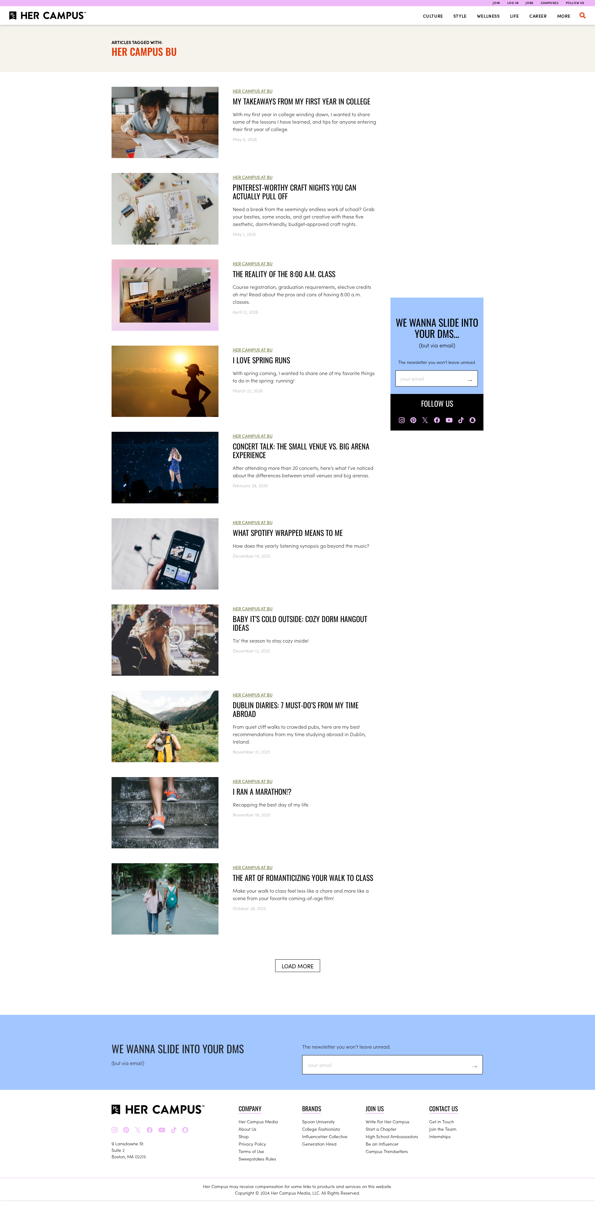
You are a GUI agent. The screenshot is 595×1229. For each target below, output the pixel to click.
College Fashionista (321, 1129)
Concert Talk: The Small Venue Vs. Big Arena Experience (301, 450)
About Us (247, 1129)
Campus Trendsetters (387, 1151)
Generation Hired (319, 1144)
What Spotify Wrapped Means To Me (288, 532)
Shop (244, 1136)
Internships (440, 1136)
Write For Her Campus (387, 1121)
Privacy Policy (252, 1144)
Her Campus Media (258, 1121)
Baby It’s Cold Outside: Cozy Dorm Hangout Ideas (300, 623)
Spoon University (318, 1121)
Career (538, 16)
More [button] (564, 16)
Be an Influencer (382, 1144)
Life (514, 16)
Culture (433, 16)
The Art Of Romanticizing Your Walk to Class (303, 877)
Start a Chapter (381, 1129)
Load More (298, 966)
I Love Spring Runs (261, 359)
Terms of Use (251, 1151)
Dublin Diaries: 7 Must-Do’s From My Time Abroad (296, 709)
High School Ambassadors (392, 1136)
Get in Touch (441, 1121)
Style (460, 16)
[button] (583, 15)
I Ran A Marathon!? (262, 791)
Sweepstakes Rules (257, 1159)
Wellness (488, 16)
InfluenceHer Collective (324, 1136)
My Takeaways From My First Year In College (301, 101)
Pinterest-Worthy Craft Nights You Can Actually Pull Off (294, 191)
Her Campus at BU (252, 90)
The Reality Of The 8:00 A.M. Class (284, 273)
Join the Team (442, 1129)
